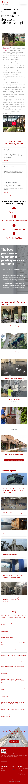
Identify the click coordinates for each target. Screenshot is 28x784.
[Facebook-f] (6, 761)
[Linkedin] (2, 761)
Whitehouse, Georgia (10, 182)
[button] (12, 3)
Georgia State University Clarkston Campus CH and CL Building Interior (13, 599)
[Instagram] (4, 761)
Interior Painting (14, 326)
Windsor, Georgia (9, 167)
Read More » (6, 160)
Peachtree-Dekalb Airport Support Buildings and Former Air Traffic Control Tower (13, 490)
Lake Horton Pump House (11, 534)
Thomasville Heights (7, 48)
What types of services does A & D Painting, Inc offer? (14, 661)
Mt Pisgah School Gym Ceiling (12, 513)
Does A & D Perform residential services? (10, 650)
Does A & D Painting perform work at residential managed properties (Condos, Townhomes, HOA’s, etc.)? (12, 681)
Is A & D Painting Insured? (7, 637)
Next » (17, 195)
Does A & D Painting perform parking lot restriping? (13, 709)
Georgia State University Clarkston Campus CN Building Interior (13, 576)
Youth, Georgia (8, 150)
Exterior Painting (14, 352)
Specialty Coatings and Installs (14, 378)
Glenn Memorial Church (10, 554)
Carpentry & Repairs (14, 399)
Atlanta (4, 50)
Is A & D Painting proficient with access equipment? (13, 666)
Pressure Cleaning (14, 427)
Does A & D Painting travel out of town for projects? (13, 655)
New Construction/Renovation (14, 454)
